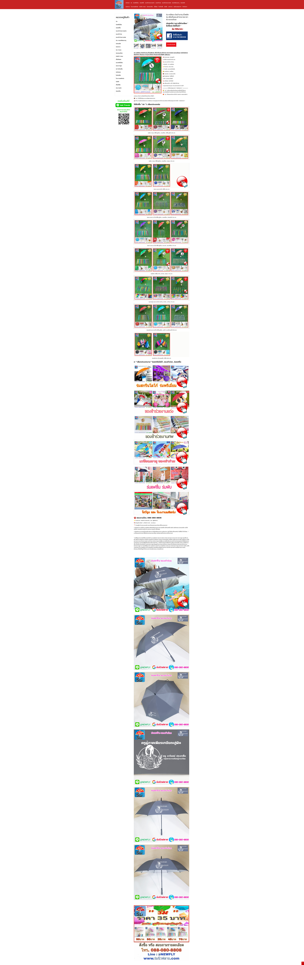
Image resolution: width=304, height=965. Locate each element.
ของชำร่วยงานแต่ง (149, 3)
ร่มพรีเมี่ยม (136, 3)
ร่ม (131, 3)
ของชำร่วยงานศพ (166, 3)
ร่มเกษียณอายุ (175, 3)
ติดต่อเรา (184, 7)
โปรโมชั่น (161, 7)
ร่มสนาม (128, 7)
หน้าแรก (128, 3)
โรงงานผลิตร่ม (134, 7)
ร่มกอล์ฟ (182, 3)
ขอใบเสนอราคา (177, 7)
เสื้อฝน (155, 7)
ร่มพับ (165, 7)
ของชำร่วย (158, 3)
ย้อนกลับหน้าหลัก (171, 44)
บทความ (170, 7)
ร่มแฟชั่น (142, 3)
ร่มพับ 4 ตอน (142, 7)
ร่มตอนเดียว (150, 7)
